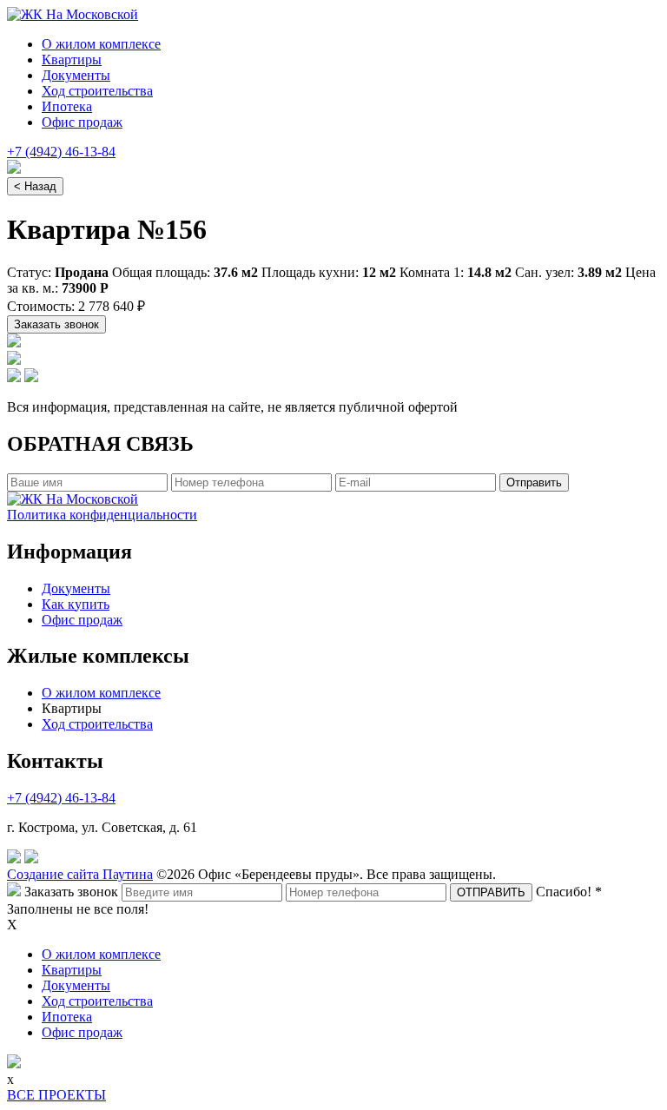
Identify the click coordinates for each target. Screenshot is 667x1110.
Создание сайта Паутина (80, 874)
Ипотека (67, 106)
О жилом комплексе (101, 43)
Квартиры (72, 59)
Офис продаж (82, 122)
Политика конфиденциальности (102, 514)
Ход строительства (97, 90)
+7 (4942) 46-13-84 (61, 151)
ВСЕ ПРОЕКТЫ (56, 1094)
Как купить (75, 604)
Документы (76, 75)
